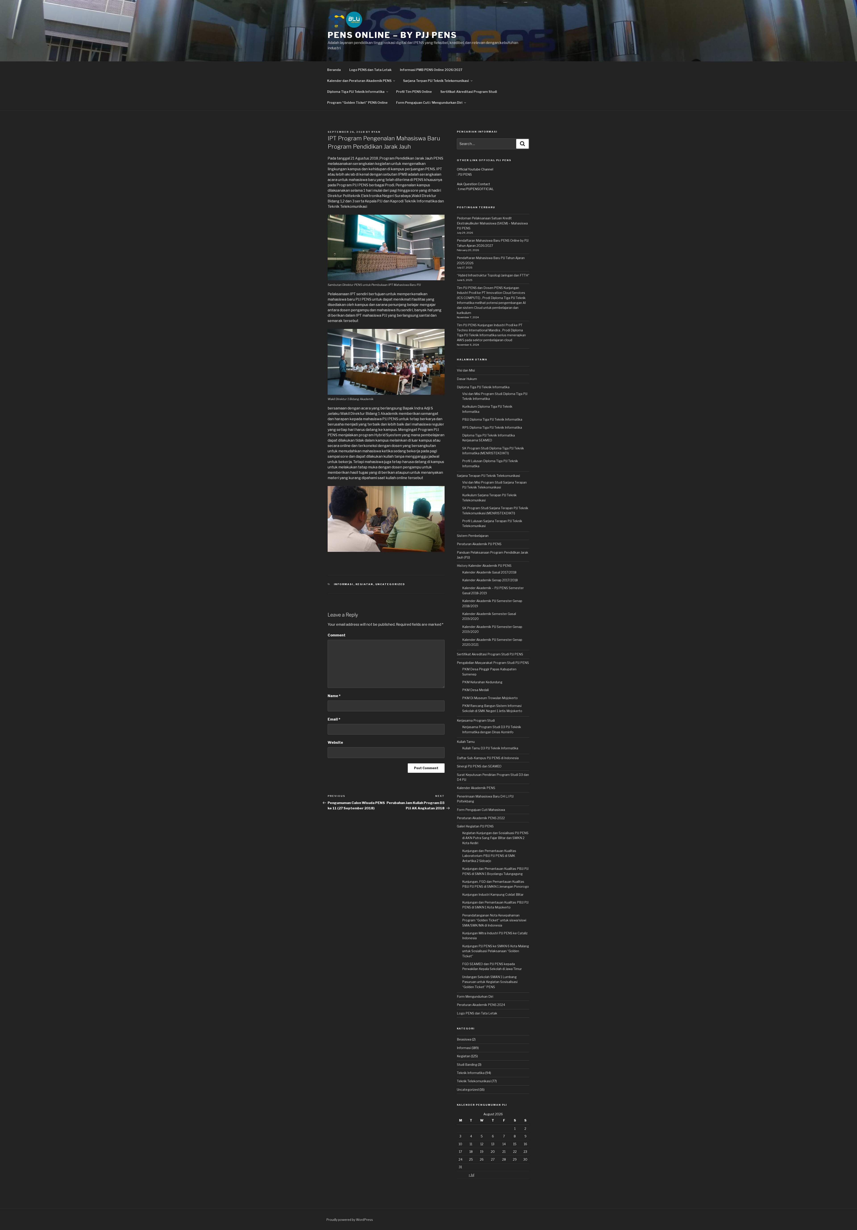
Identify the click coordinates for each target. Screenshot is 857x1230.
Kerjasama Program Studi (476, 720)
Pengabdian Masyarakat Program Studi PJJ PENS (493, 663)
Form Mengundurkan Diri (475, 996)
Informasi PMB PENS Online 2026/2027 (431, 70)
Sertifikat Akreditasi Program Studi (468, 91)
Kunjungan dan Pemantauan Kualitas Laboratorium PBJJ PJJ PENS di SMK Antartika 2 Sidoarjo (489, 856)
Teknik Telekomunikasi (474, 1081)
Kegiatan (364, 584)
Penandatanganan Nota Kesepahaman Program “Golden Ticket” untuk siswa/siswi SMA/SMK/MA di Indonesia (494, 920)
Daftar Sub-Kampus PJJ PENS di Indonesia (488, 758)
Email (334, 719)
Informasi (344, 584)
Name (334, 696)
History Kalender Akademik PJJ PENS (484, 565)
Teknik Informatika (471, 1073)
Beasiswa (464, 1039)
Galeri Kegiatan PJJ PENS (475, 826)
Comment (336, 635)
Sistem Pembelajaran (473, 536)
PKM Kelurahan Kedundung (482, 682)
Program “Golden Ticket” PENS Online (357, 102)
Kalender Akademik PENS (476, 788)
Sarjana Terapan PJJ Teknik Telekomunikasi (488, 476)
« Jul (471, 1175)
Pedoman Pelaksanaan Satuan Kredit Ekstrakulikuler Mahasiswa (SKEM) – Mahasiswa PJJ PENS (492, 223)
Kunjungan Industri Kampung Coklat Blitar (493, 894)
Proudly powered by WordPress (349, 1220)
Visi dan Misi (466, 370)
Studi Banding (467, 1064)
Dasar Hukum (467, 379)
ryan (376, 131)
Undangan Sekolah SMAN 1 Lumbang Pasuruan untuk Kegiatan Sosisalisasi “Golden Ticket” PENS (490, 982)
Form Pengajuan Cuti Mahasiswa (481, 810)
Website (335, 742)
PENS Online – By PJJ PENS (392, 35)
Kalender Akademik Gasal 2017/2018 (489, 572)
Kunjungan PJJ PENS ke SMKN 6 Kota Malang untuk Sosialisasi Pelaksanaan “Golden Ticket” (495, 951)
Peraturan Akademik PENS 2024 (481, 1005)
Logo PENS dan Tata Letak (370, 70)
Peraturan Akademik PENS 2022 (481, 818)
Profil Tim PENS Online (414, 91)
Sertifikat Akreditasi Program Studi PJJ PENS (490, 654)
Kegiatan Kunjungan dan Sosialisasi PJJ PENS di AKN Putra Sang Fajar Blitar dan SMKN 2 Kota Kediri (495, 838)
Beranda (334, 70)
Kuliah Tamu (466, 742)
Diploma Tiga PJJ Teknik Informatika (483, 387)
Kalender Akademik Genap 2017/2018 (490, 580)
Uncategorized (390, 584)
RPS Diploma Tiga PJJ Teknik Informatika (492, 427)
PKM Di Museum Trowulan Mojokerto (490, 698)
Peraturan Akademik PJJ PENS (479, 544)
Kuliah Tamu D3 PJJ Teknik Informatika (490, 748)
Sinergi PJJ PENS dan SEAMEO (479, 766)
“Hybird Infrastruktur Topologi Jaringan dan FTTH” (493, 275)
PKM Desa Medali (475, 690)
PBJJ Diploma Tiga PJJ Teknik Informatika (492, 419)
